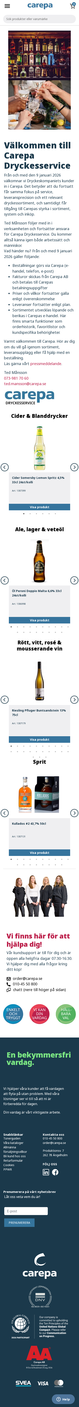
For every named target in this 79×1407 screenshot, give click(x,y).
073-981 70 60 (16, 378)
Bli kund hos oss (14, 1156)
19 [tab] (62, 752)
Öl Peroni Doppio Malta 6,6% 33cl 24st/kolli (37, 593)
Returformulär (13, 1160)
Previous (4, 467)
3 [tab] (36, 514)
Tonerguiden (11, 1138)
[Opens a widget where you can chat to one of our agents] (63, 1399)
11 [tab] (17, 632)
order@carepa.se (27, 978)
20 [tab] (68, 752)
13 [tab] (30, 632)
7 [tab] (49, 627)
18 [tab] (62, 632)
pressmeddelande (45, 363)
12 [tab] (24, 632)
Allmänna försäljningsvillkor (15, 1149)
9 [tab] (62, 627)
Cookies (8, 1165)
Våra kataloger (13, 1143)
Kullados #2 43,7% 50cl (29, 824)
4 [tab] (43, 514)
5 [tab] (49, 514)
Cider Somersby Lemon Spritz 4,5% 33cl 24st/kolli (38, 480)
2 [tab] (30, 514)
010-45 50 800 (25, 983)
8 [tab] (55, 627)
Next (74, 467)
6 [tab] (55, 514)
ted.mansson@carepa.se (25, 383)
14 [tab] (36, 632)
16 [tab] (49, 632)
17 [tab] (55, 632)
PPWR (7, 1169)
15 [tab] (43, 632)
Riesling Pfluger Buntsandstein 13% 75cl (39, 712)
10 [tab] (68, 627)
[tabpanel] (39, 467)
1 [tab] (24, 514)
